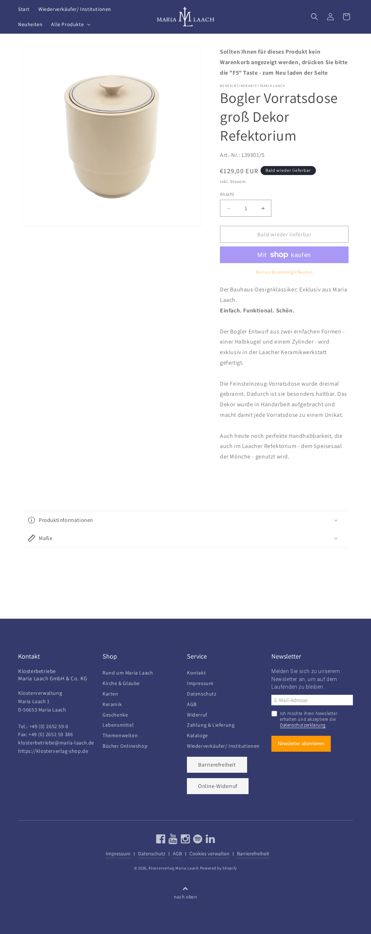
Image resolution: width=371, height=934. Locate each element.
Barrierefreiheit (217, 764)
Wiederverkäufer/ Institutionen (223, 745)
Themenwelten (120, 734)
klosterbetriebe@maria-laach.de (56, 742)
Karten (110, 693)
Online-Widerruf (217, 786)
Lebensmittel (118, 724)
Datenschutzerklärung (303, 725)
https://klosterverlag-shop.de (53, 750)
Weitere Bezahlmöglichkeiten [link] (284, 272)
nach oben (185, 896)
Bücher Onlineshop (125, 745)
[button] (70, 24)
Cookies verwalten (209, 853)
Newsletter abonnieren (301, 743)
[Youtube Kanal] (172, 840)
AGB (192, 703)
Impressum (200, 682)
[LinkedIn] (209, 840)
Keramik (112, 703)
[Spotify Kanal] (197, 840)
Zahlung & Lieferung (210, 724)
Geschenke (115, 714)
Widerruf (197, 714)
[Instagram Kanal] (184, 840)
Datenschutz (202, 693)
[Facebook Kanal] (161, 840)
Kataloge (197, 734)
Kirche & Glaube (121, 682)
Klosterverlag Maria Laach (174, 868)
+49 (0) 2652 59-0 (48, 726)
